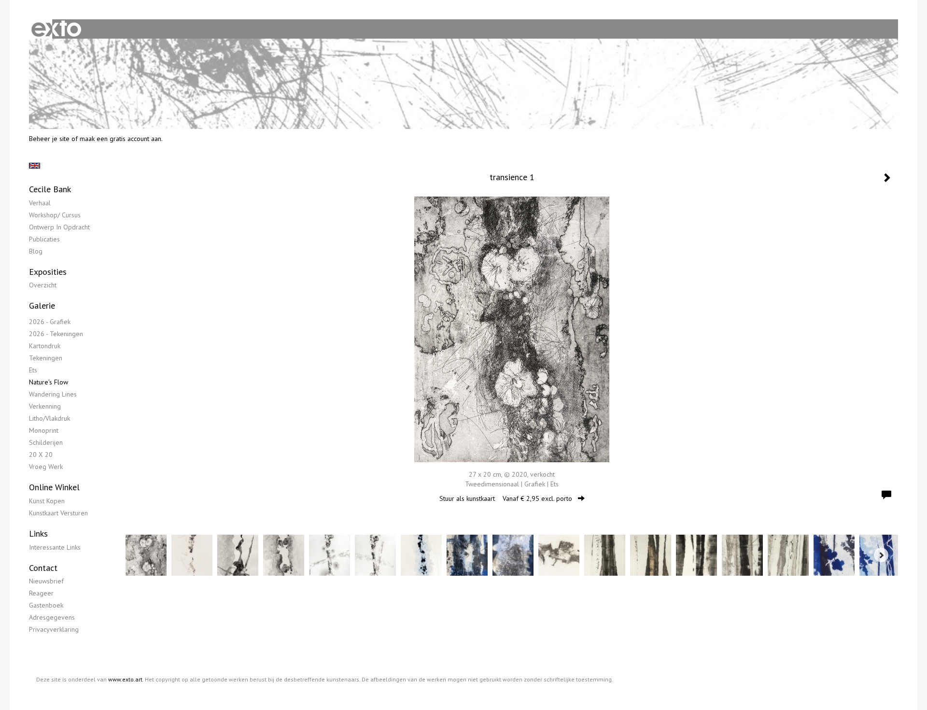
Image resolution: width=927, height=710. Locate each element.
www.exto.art (125, 679)
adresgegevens (52, 617)
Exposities (48, 271)
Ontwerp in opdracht (59, 227)
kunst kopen (47, 501)
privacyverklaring (54, 629)
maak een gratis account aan (120, 138)
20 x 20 (41, 454)
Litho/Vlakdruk (49, 418)
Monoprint (43, 430)
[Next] (881, 555)
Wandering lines (53, 394)
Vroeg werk (46, 466)
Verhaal (40, 203)
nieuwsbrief (46, 581)
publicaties (44, 239)
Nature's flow (48, 382)
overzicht (42, 285)
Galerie (42, 305)
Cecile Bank (50, 189)
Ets (33, 370)
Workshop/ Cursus (55, 215)
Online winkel (54, 487)
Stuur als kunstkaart (505, 498)
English (34, 166)
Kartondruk (44, 345)
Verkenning (45, 406)
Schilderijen (46, 442)
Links (38, 533)
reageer (41, 593)
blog (35, 251)
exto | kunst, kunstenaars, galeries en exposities (56, 29)
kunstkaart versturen (58, 513)
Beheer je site (49, 138)
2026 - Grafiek (49, 321)
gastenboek (46, 605)
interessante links (55, 547)
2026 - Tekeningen (56, 333)
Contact (43, 567)
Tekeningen (45, 358)
